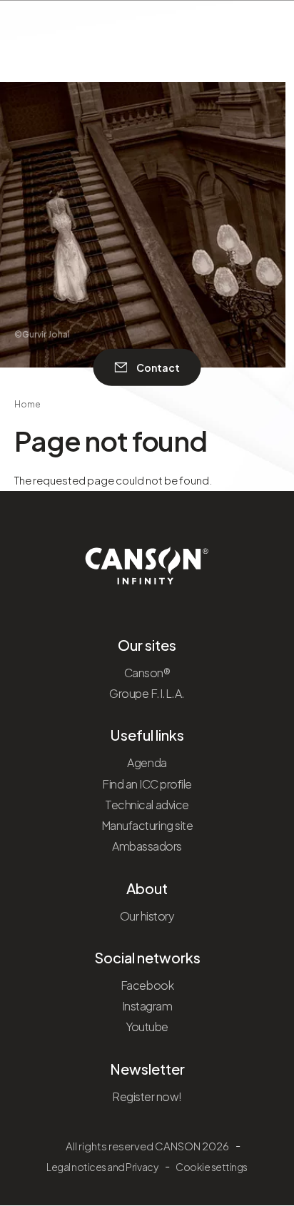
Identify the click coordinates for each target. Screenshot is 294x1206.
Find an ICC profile (147, 783)
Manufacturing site (147, 825)
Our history (147, 915)
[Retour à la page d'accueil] (147, 561)
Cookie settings (212, 1166)
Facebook (147, 985)
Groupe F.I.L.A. (147, 693)
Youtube (147, 1026)
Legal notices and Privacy (102, 1166)
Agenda (146, 762)
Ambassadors (147, 845)
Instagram (147, 1005)
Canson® (147, 672)
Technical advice (146, 804)
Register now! (147, 1096)
